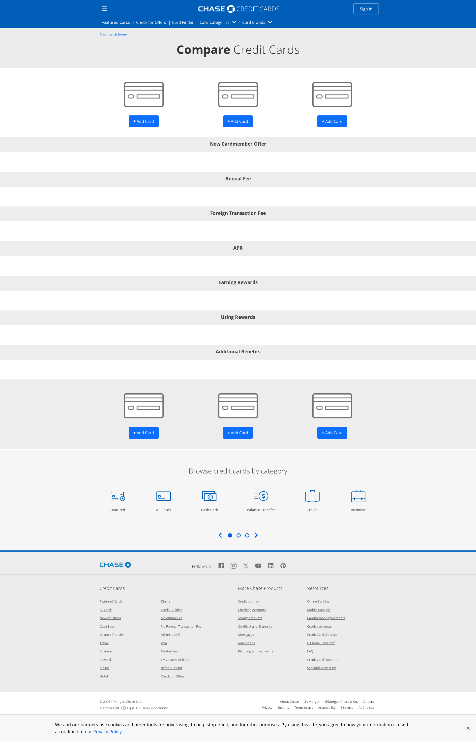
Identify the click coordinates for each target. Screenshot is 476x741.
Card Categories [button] (219, 22)
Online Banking (318, 601)
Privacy (267, 707)
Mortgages (246, 634)
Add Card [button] (146, 121)
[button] (468, 728)
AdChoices (366, 707)
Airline (104, 668)
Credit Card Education (323, 659)
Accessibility (327, 707)
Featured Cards (117, 22)
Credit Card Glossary (322, 634)
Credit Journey (248, 601)
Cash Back (209, 509)
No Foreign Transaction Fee (181, 626)
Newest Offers (110, 618)
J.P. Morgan (312, 701)
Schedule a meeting (321, 668)
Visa (164, 643)
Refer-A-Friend (171, 668)
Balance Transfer (261, 509)
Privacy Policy (107, 732)
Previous (220, 535)
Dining (165, 601)
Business (359, 509)
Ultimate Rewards (321, 643)
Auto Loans (246, 643)
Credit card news (319, 626)
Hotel (104, 676)
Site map (347, 707)
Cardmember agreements (326, 618)
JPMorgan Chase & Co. (341, 701)
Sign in (369, 9)
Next (256, 535)
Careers (368, 701)
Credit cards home (113, 34)
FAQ (310, 651)
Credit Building (171, 609)
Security (283, 707)
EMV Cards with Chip (176, 659)
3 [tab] (247, 535)
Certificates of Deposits (255, 626)
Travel (314, 509)
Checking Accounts (252, 609)
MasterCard (169, 651)
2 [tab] (238, 535)
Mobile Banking (318, 609)
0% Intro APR (170, 634)
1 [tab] (229, 535)
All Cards (164, 509)
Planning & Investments (255, 651)
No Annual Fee (171, 618)
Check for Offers (152, 22)
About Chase (289, 701)
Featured (118, 509)
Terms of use (303, 707)
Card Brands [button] (258, 22)
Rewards (106, 659)
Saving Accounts (250, 618)
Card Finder (184, 22)
